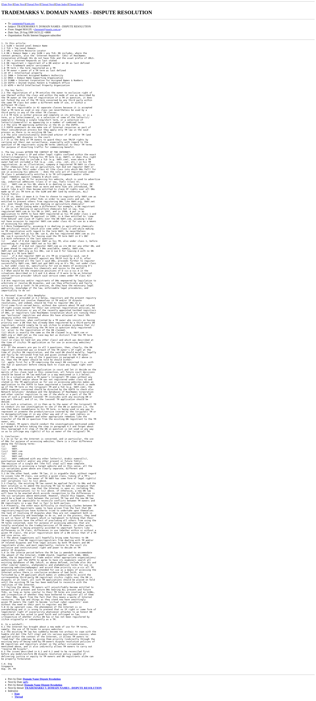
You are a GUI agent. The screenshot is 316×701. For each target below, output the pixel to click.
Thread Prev (32, 4)
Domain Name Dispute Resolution (42, 679)
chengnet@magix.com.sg (47, 29)
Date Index (61, 4)
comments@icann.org (23, 23)
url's (25, 682)
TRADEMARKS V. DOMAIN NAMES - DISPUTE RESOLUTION (63, 687)
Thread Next (47, 4)
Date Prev (7, 4)
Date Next (19, 4)
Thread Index (76, 4)
